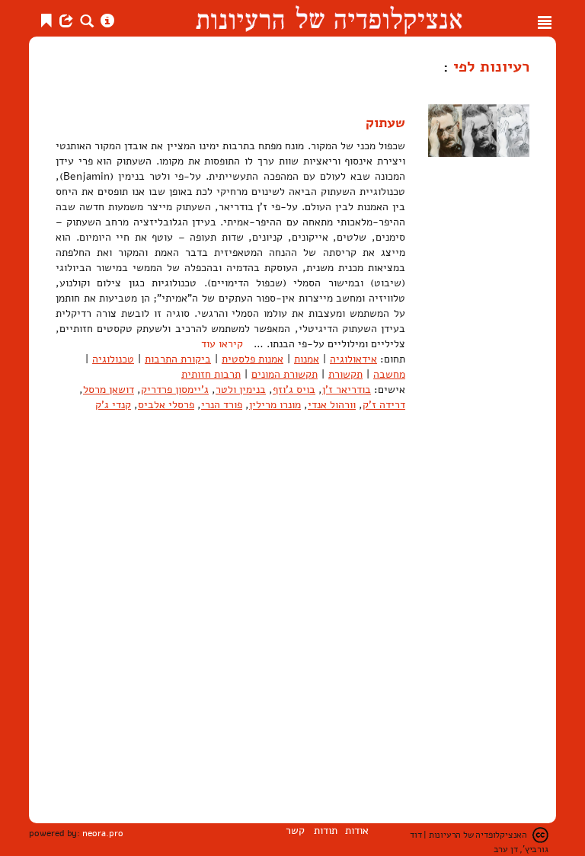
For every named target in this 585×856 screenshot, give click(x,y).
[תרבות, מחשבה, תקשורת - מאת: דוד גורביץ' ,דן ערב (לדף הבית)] (329, 18)
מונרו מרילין (275, 405)
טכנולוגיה (113, 359)
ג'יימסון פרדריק (175, 389)
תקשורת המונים (284, 374)
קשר (295, 830)
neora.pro (102, 833)
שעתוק (385, 122)
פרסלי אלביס (166, 405)
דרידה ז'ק (384, 405)
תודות (325, 830)
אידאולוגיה (353, 359)
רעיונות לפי (489, 66)
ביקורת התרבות (178, 359)
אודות (357, 830)
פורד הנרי (221, 405)
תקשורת (345, 374)
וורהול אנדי (332, 405)
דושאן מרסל (108, 389)
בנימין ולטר (241, 389)
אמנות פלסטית (252, 359)
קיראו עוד (222, 344)
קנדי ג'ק (113, 405)
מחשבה (389, 374)
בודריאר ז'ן (346, 389)
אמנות (306, 359)
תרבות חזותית (211, 374)
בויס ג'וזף (294, 389)
